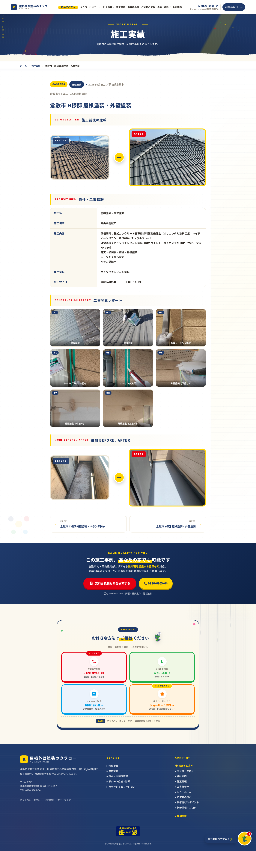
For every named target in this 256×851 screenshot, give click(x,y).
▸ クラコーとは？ (184, 771)
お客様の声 (133, 7)
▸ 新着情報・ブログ (185, 807)
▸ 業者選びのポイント (187, 802)
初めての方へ (68, 7)
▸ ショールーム (183, 792)
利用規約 (50, 799)
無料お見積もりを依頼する (112, 583)
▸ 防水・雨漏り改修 (117, 776)
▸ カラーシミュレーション (121, 786)
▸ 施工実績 (181, 781)
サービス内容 (105, 7)
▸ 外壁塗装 (112, 765)
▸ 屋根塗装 (112, 771)
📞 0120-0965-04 (156, 583)
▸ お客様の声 (182, 786)
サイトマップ (64, 799)
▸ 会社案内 (181, 776)
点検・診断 (163, 7)
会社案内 (177, 7)
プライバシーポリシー (31, 799)
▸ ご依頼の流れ (183, 797)
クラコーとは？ (88, 7)
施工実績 (120, 7)
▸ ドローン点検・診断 (118, 781)
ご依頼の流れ (148, 7)
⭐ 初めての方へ (184, 765)
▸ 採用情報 (181, 816)
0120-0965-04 (32, 790)
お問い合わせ (232, 7)
